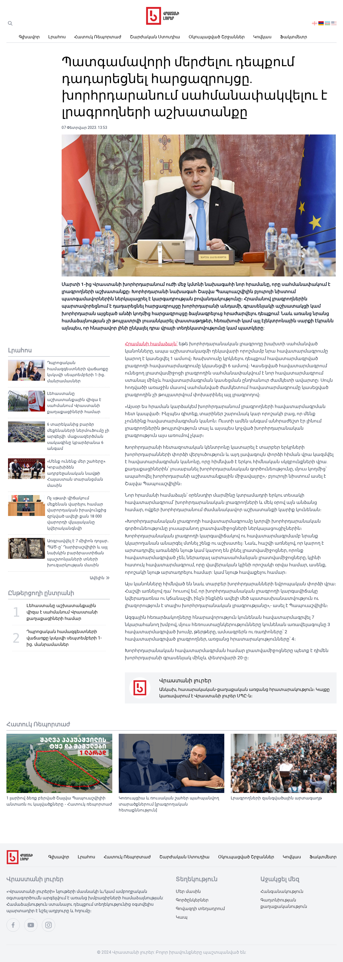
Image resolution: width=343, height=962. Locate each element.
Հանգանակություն (281, 891)
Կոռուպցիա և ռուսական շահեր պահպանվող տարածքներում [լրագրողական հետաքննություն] (169, 804)
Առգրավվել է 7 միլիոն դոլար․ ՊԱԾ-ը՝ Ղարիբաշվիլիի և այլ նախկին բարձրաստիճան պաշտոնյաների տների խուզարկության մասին (78, 552)
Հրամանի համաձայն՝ (151, 343)
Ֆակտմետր (293, 37)
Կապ (182, 917)
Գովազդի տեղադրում (200, 908)
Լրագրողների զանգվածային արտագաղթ (276, 798)
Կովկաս (262, 37)
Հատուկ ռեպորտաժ (97, 37)
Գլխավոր (29, 37)
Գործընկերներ (192, 900)
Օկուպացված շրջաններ (217, 37)
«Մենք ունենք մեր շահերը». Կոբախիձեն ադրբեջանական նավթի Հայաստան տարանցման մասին (76, 473)
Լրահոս (57, 37)
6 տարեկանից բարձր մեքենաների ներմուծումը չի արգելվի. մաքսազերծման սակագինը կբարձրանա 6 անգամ (78, 436)
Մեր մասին (188, 891)
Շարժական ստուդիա (155, 37)
